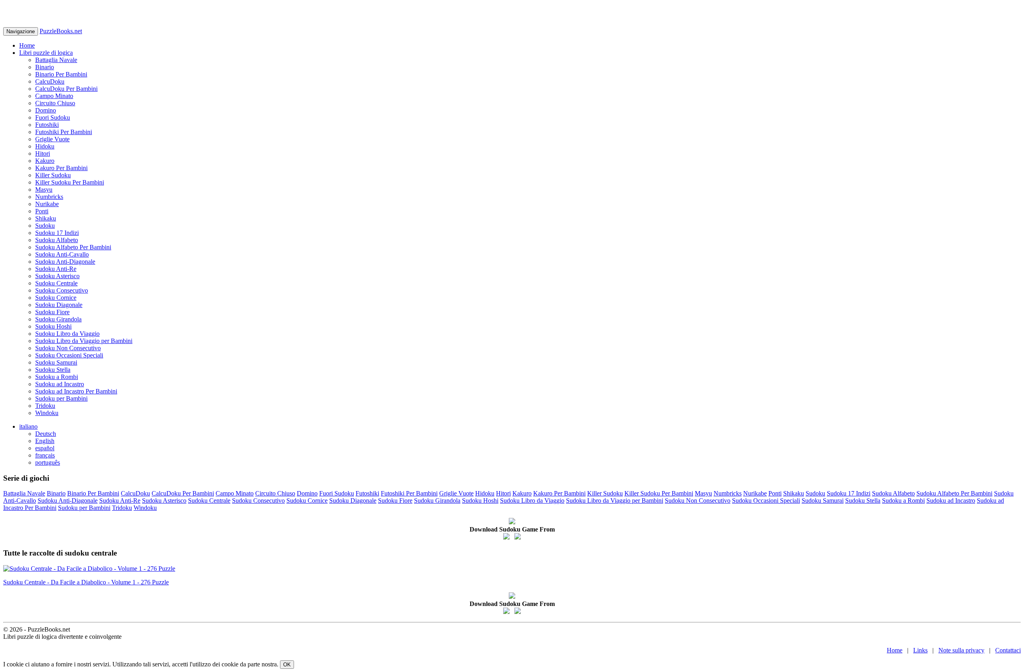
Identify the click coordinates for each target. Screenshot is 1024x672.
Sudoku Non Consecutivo (68, 348)
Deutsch (45, 433)
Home (27, 45)
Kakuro (44, 160)
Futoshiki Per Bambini (63, 131)
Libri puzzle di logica (46, 52)
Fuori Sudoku (52, 117)
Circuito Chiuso (55, 103)
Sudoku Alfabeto (56, 240)
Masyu (43, 189)
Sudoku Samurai (56, 362)
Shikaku (45, 218)
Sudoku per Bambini (61, 398)
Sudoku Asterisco (57, 276)
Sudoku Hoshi (53, 326)
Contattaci (1008, 650)
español (44, 448)
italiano (28, 426)
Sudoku (45, 225)
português (47, 462)
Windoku (46, 412)
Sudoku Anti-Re (55, 268)
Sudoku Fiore (52, 312)
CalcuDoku (49, 81)
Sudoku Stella (52, 369)
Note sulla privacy (961, 650)
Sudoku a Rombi (56, 376)
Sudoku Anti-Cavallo (62, 254)
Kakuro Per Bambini (61, 167)
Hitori (42, 153)
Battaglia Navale (56, 59)
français (45, 455)
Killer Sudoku (53, 175)
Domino (45, 110)
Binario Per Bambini (61, 74)
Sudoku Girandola (58, 319)
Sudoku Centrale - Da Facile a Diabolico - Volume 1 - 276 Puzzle (86, 582)
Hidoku (44, 146)
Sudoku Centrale (56, 283)
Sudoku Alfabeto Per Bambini (73, 247)
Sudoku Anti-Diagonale (65, 261)
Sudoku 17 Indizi (57, 232)
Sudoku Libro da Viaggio (67, 333)
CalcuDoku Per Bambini (66, 88)
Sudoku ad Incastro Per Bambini (76, 391)
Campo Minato (54, 95)
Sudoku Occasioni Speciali (69, 355)
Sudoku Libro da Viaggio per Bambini (83, 340)
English (44, 440)
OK (287, 665)
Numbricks (49, 196)
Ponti (41, 211)
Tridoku (45, 405)
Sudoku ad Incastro (59, 384)
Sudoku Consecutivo (61, 290)
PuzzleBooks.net (61, 31)
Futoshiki (47, 124)
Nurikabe (47, 204)
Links (920, 650)
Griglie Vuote (52, 139)
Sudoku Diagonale (58, 304)
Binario (44, 67)
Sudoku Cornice (55, 297)
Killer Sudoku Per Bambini (69, 182)
